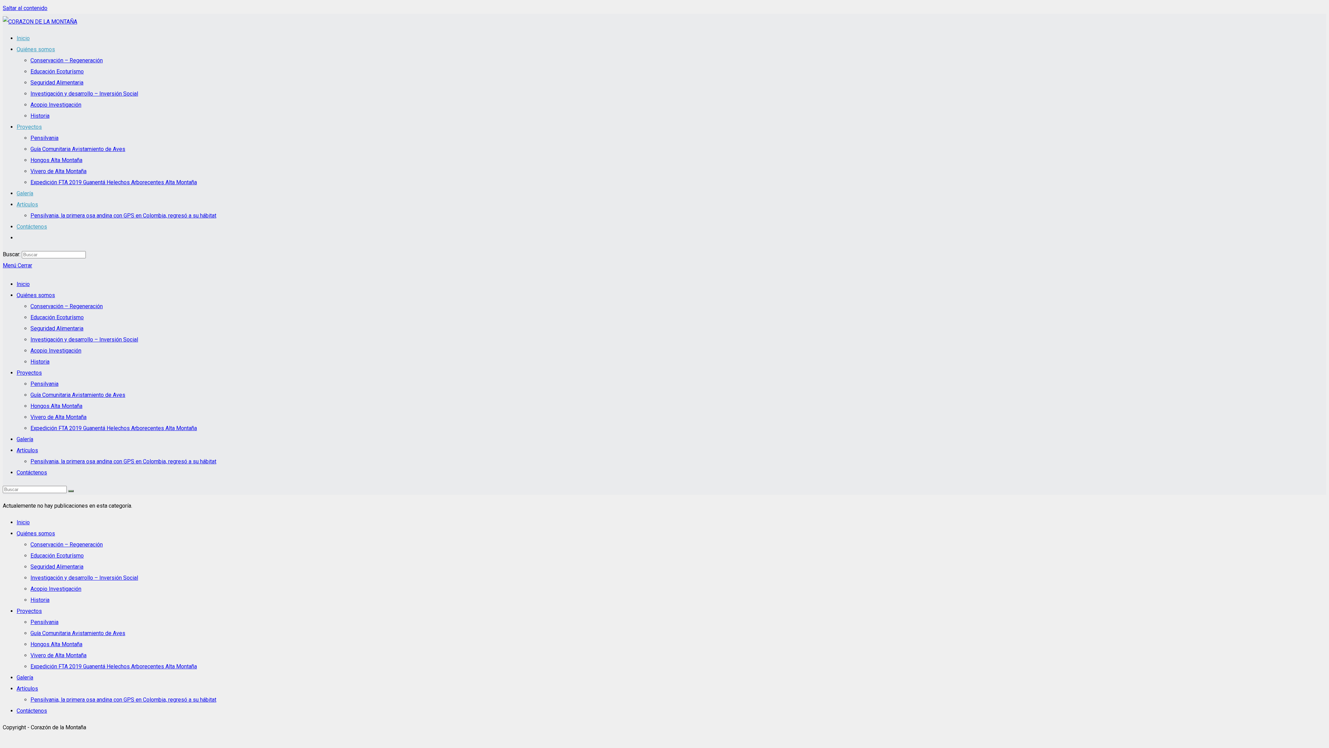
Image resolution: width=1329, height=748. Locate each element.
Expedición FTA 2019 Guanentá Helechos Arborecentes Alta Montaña (113, 428)
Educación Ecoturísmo (57, 317)
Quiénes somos (36, 295)
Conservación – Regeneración (66, 306)
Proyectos (29, 372)
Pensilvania (44, 384)
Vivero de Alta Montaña (58, 417)
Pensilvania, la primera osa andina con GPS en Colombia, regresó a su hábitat (123, 461)
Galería (25, 439)
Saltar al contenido (25, 8)
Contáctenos (32, 472)
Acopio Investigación (55, 350)
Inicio (23, 284)
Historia (39, 361)
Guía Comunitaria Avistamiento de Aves (77, 395)
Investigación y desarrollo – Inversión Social (84, 339)
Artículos (27, 450)
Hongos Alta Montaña (56, 406)
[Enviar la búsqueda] (71, 491)
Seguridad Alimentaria (56, 328)
